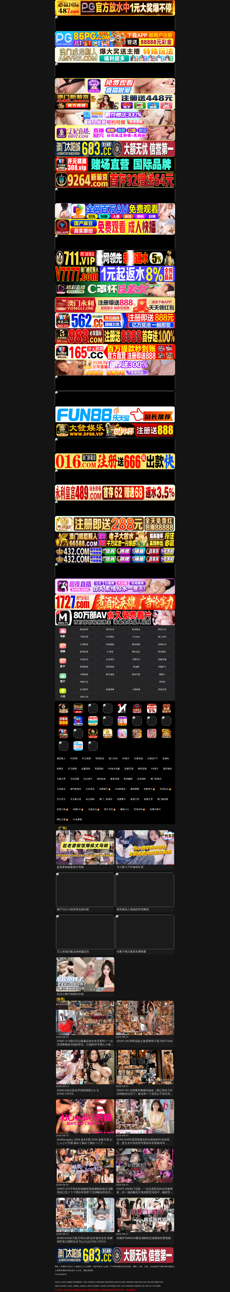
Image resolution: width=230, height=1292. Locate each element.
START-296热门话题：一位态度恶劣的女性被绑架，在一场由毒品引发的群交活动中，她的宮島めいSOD (145, 1192)
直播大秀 (148, 799)
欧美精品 (136, 629)
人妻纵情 (136, 689)
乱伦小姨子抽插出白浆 (70, 994)
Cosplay (136, 636)
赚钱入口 (124, 809)
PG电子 (126, 758)
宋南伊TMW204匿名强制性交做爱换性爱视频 (144, 1238)
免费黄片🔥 (149, 788)
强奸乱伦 (110, 629)
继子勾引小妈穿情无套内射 (73, 909)
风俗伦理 (162, 689)
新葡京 (60, 768)
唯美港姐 (136, 644)
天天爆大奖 (75, 799)
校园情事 (110, 689)
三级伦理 (84, 636)
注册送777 (152, 758)
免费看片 (121, 799)
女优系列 (110, 659)
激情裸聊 (134, 788)
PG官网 (74, 758)
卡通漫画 (84, 674)
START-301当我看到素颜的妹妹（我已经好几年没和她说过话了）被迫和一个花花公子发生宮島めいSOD (145, 1093)
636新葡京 (120, 788)
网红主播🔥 (62, 819)
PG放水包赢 (114, 768)
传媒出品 (84, 681)
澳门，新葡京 (105, 799)
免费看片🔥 (105, 788)
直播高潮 (128, 768)
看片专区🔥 (110, 809)
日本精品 (110, 636)
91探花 (110, 651)
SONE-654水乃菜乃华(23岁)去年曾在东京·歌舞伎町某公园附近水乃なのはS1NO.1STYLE (85, 1239)
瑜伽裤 (136, 666)
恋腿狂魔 (162, 659)
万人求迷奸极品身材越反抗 (73, 951)
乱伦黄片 (88, 778)
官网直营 (99, 758)
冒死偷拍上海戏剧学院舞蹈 (133, 909)
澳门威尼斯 (162, 799)
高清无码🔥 (139, 809)
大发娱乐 (61, 788)
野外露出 (162, 651)
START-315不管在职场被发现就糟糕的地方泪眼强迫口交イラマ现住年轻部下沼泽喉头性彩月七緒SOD (85, 1192)
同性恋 (162, 681)
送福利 (165, 758)
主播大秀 (61, 778)
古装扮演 (84, 659)
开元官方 (61, 799)
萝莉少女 (162, 629)
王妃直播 (74, 778)
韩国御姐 (110, 644)
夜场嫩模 (128, 778)
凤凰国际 (99, 768)
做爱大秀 (134, 799)
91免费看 (77, 819)
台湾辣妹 (84, 644)
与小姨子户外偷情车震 (130, 867)
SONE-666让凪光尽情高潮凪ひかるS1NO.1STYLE (78, 1091)
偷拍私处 (101, 778)
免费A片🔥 (78, 809)
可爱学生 (136, 659)
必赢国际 (85, 768)
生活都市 (84, 689)
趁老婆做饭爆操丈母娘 (70, 867)
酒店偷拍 (167, 768)
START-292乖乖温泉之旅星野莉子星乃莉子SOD (145, 1041)
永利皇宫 (90, 788)
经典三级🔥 (62, 809)
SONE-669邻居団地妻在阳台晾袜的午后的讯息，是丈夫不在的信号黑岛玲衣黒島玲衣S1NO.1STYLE (143, 1143)
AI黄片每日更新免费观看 (131, 951)
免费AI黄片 (155, 809)
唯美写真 (136, 674)
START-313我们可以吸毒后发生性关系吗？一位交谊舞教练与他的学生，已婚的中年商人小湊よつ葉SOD (85, 1044)
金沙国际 (90, 799)
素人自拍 (162, 636)
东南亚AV (162, 644)
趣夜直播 (114, 778)
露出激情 (110, 674)
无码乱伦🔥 (165, 788)
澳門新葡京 (75, 788)
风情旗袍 (84, 666)
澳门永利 (113, 758)
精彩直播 (142, 768)
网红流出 (136, 651)
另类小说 (84, 696)
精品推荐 (84, 629)
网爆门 (162, 674)
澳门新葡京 (156, 778)
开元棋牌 (86, 758)
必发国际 (141, 778)
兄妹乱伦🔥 (94, 809)
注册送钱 (138, 758)
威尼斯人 (61, 758)
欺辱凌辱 (84, 651)
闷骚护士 (162, 666)
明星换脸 (110, 666)
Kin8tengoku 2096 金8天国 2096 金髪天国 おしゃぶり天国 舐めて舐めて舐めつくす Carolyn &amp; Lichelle (84, 1143)
